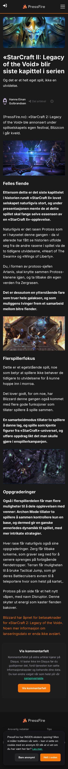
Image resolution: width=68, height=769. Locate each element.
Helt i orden (50, 757)
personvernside (33, 678)
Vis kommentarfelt (34, 688)
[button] (34, 670)
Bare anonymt (27, 757)
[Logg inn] (6, 7)
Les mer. (37, 748)
